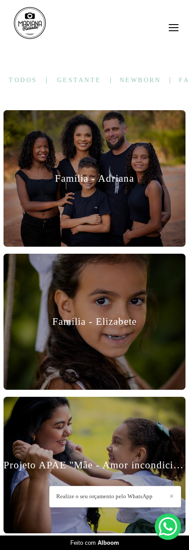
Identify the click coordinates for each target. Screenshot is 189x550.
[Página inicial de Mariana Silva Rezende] (30, 24)
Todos (23, 80)
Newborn (140, 80)
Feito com (94, 542)
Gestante (79, 80)
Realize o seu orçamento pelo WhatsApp (104, 496)
